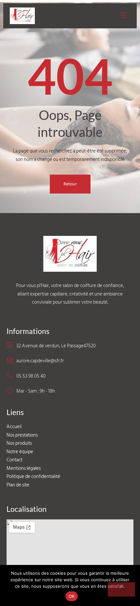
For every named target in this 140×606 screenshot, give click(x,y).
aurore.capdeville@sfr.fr (40, 361)
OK (72, 596)
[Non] (121, 589)
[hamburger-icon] (123, 15)
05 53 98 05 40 (31, 376)
